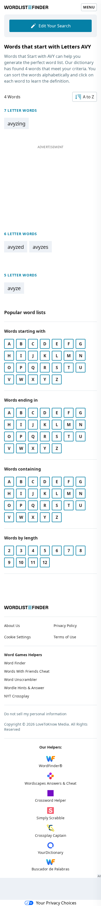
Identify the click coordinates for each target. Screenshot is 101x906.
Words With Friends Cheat (26, 671)
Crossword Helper (50, 800)
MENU (89, 7)
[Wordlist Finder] (26, 607)
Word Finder (15, 663)
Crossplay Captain (50, 835)
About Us (12, 625)
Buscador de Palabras (50, 869)
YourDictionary (50, 852)
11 (33, 562)
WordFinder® (50, 765)
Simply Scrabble (50, 817)
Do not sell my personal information (35, 713)
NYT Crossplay (16, 696)
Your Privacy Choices (56, 903)
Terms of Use (65, 636)
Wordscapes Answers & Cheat (50, 783)
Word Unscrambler (20, 679)
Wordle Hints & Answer (24, 687)
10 (21, 562)
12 (44, 562)
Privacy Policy (65, 625)
